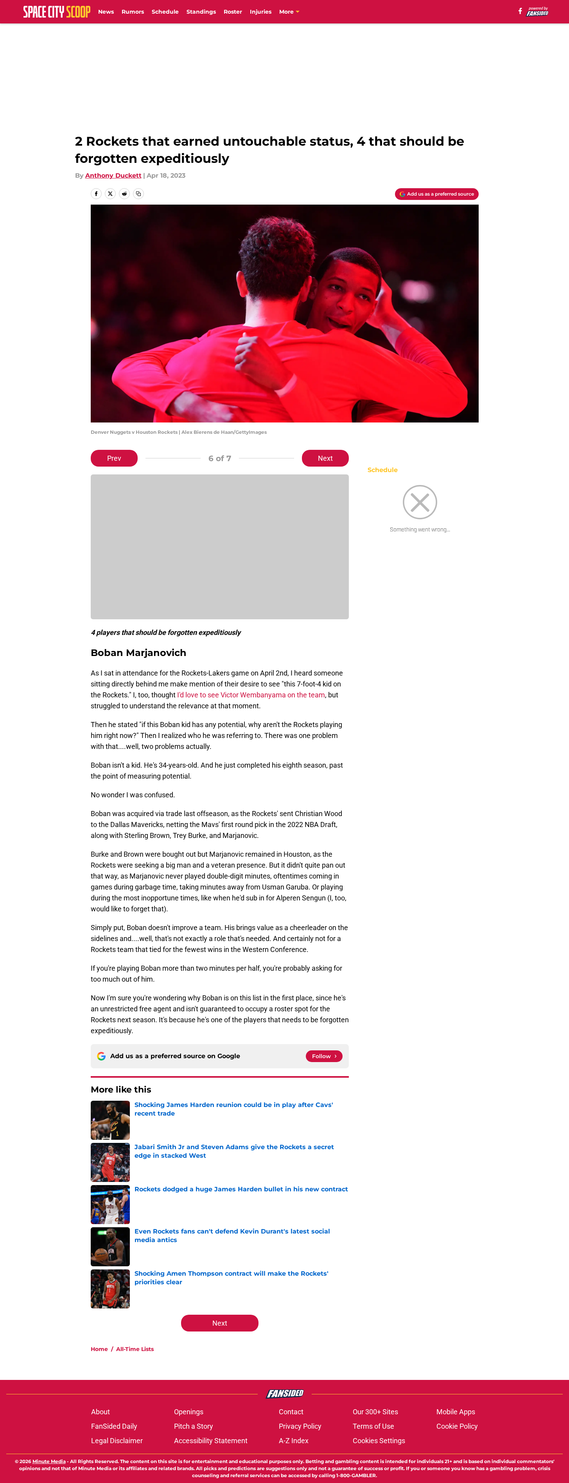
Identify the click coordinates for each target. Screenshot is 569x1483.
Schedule (165, 11)
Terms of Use (373, 1426)
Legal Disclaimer (117, 1441)
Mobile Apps (455, 1412)
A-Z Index (294, 1441)
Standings (201, 11)
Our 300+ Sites (375, 1412)
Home (99, 1349)
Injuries (260, 11)
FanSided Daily (114, 1426)
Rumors (133, 11)
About (100, 1412)
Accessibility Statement (211, 1441)
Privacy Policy (300, 1426)
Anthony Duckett (113, 175)
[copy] (138, 193)
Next (325, 458)
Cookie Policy (457, 1426)
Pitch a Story (193, 1426)
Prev (114, 458)
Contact (291, 1412)
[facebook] (520, 11)
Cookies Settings (379, 1441)
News (106, 11)
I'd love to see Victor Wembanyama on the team (251, 695)
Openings (188, 1412)
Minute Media (49, 1461)
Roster (233, 11)
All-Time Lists (135, 1349)
